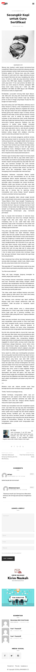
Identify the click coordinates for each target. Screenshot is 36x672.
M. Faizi (21, 26)
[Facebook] (32, 431)
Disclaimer (10, 666)
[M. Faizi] (6, 437)
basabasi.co (24, 666)
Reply (32, 474)
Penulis (17, 666)
